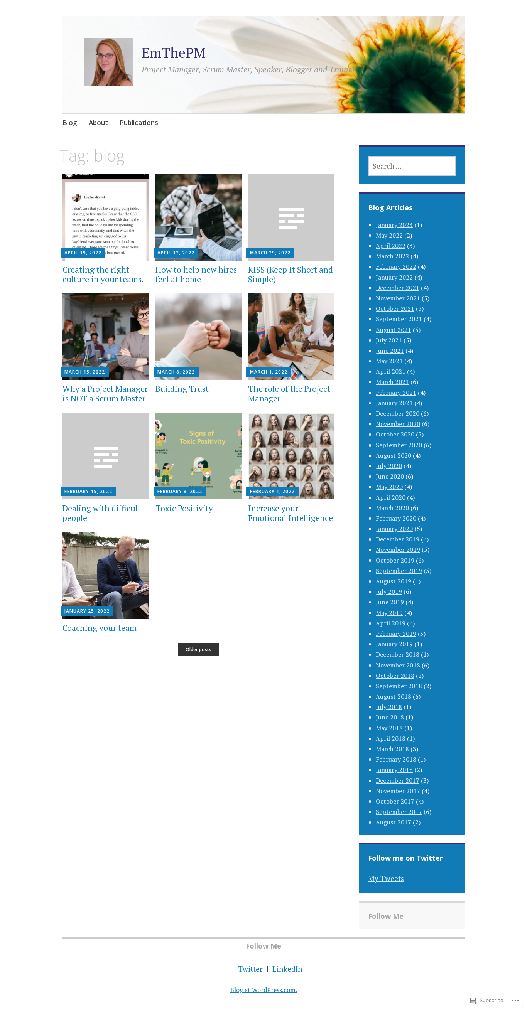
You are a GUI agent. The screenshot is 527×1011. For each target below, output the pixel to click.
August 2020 (393, 455)
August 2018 (393, 696)
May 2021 (389, 361)
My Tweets (386, 878)
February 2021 (396, 392)
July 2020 (389, 466)
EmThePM (174, 53)
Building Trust (182, 388)
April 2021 (390, 371)
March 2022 (392, 256)
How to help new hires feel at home (196, 274)
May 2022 (389, 235)
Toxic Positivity (184, 508)
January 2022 (394, 277)
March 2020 (392, 508)
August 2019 (393, 581)
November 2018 (398, 665)
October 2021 (395, 308)
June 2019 (390, 602)
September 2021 (399, 319)
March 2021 (392, 381)
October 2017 (395, 801)
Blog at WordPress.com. (263, 990)
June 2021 (390, 350)
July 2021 (389, 340)
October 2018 (395, 675)
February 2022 (396, 266)
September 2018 (399, 686)
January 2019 (394, 644)
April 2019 (390, 623)
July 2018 (389, 707)
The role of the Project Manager (289, 393)
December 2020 (397, 413)
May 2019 (389, 612)
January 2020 (394, 528)
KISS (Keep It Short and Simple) (290, 274)
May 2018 (389, 728)
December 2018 (397, 654)
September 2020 (399, 445)
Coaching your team (99, 627)
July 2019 (389, 591)
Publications (139, 122)
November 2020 (398, 424)
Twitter (250, 969)
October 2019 (395, 560)
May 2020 (389, 486)
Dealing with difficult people (101, 513)
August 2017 (393, 822)
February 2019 (396, 633)
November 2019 (398, 549)
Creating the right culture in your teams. (103, 274)
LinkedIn (287, 969)
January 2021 (394, 403)
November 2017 (398, 791)
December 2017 (397, 780)
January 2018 (394, 769)
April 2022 (390, 245)
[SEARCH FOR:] (412, 166)
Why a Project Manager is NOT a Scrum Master (105, 393)
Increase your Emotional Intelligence (290, 513)
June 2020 (390, 476)
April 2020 (390, 497)
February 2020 (396, 518)
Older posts (198, 649)
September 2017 (399, 811)
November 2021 (398, 298)
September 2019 (399, 570)
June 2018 (390, 717)
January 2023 (394, 225)
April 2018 (390, 738)
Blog (69, 122)
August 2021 (393, 329)
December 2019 (397, 539)
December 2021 (397, 287)
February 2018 (396, 759)
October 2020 (395, 434)
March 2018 (392, 749)
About (98, 122)
